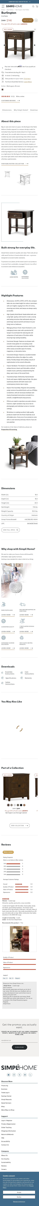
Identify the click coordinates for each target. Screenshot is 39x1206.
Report (17, 978)
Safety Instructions (10, 683)
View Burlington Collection (12, 164)
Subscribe (19, 1047)
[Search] (33, 6)
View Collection (17, 825)
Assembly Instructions (9, 672)
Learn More (6, 615)
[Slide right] (35, 45)
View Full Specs (9, 530)
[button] (36, 20)
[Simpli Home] (14, 6)
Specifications (11, 678)
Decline (19, 1197)
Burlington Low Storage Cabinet (16, 813)
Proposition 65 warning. (9, 429)
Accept (19, 1192)
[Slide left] (4, 45)
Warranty (28, 678)
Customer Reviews (8, 100)
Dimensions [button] (7, 110)
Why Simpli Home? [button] (21, 110)
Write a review (20, 96)
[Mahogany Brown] (2, 89)
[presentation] (19, 939)
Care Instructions (29, 672)
